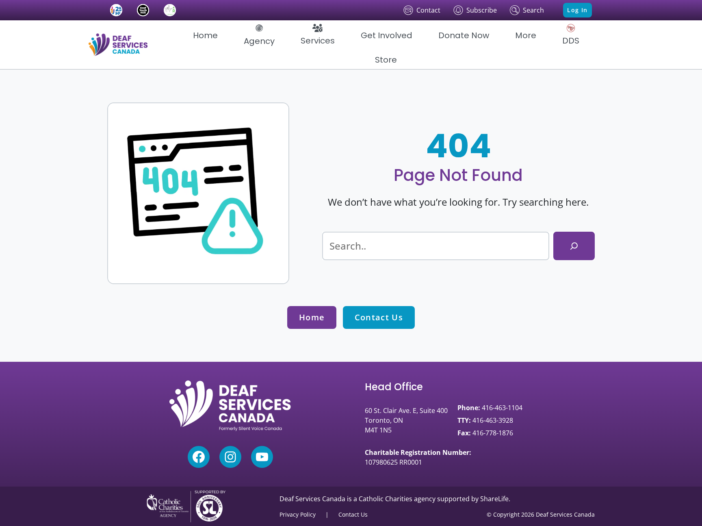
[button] (259, 35)
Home (312, 317)
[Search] (574, 246)
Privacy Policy (298, 514)
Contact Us (379, 317)
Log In (577, 10)
